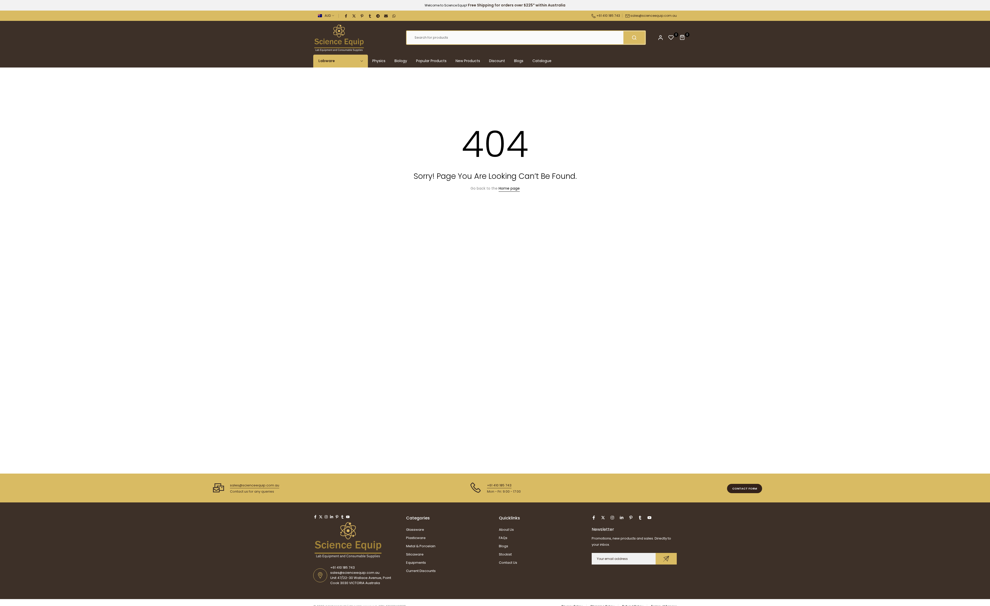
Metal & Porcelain (420, 546)
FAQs (503, 537)
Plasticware (416, 537)
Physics (378, 60)
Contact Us (508, 562)
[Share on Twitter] (354, 15)
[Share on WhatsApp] (394, 15)
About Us (506, 529)
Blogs (518, 60)
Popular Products (431, 60)
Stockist (505, 554)
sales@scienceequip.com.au (653, 15)
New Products (468, 60)
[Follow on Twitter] (321, 517)
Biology (400, 60)
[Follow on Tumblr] (342, 517)
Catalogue (541, 60)
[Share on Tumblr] (370, 15)
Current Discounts (421, 570)
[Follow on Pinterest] (337, 517)
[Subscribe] (666, 559)
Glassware (415, 529)
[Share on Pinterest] (362, 15)
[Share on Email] (386, 15)
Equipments (416, 562)
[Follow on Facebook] (315, 517)
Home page (509, 188)
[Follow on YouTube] (348, 517)
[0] (671, 37)
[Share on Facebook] (346, 15)
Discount (497, 60)
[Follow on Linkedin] (331, 517)
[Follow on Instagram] (326, 517)
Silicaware (415, 554)
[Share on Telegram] (378, 15)
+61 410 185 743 (608, 15)
